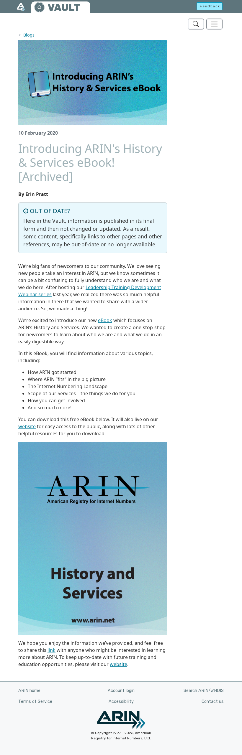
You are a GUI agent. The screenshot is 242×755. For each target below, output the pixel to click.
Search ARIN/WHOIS (204, 690)
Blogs (29, 35)
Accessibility (121, 701)
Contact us (213, 701)
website (27, 426)
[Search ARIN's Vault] (196, 24)
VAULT (64, 7)
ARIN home (29, 690)
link (51, 650)
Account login (121, 690)
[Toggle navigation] (214, 24)
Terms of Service (35, 701)
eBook (105, 320)
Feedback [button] (210, 6)
